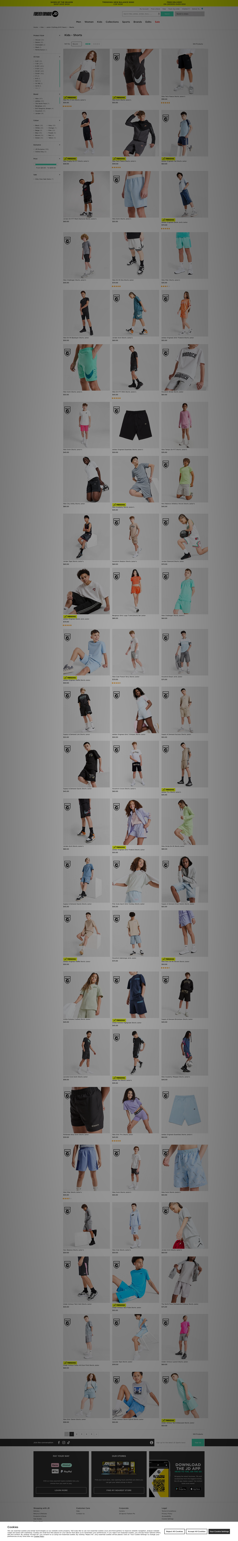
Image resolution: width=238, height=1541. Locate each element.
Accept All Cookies (196, 1531)
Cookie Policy (39, 1536)
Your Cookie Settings (219, 1531)
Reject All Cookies (174, 1531)
